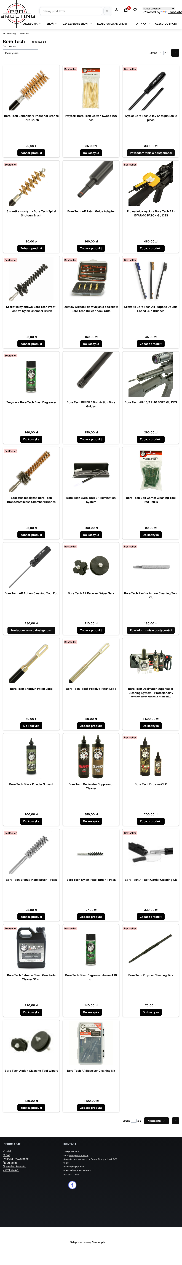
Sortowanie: (10, 46)
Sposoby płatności (14, 1166)
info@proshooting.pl (78, 1155)
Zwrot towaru (11, 1170)
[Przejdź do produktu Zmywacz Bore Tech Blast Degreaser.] (31, 374)
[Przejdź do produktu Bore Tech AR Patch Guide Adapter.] (91, 183)
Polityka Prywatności (16, 1158)
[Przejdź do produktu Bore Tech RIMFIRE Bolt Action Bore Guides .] (91, 374)
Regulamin (10, 1162)
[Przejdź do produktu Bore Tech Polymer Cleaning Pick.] (150, 947)
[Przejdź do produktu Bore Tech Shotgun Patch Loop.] (31, 661)
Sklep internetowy (87, 1242)
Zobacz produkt (31, 153)
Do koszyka (91, 153)
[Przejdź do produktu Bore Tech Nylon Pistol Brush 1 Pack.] (91, 852)
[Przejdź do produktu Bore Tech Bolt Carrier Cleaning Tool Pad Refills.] (150, 470)
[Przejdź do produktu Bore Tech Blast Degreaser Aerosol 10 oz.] (91, 947)
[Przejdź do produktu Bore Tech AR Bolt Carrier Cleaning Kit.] (150, 852)
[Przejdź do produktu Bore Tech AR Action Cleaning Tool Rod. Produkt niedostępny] (31, 565)
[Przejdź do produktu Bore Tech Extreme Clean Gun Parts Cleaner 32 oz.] (31, 947)
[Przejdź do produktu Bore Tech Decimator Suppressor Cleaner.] (91, 756)
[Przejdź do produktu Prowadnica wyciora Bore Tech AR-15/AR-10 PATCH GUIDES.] (150, 183)
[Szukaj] (107, 11)
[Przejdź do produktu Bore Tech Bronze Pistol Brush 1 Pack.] (31, 852)
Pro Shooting (9, 33)
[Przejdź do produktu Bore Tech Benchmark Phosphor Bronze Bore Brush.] (31, 88)
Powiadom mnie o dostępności (151, 153)
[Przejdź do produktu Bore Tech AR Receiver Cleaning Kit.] (91, 1043)
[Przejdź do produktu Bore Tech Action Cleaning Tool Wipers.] (31, 1043)
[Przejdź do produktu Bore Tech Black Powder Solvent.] (31, 756)
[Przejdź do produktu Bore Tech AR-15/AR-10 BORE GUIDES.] (150, 374)
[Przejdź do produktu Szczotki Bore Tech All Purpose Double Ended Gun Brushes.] (150, 279)
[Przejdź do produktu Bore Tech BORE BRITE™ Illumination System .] (91, 470)
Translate (175, 12)
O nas (6, 1155)
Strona (153, 52)
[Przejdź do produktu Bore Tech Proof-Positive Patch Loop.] (91, 661)
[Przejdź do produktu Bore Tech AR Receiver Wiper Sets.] (91, 565)
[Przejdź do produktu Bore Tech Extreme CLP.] (150, 756)
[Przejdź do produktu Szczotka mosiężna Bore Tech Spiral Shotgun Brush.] (31, 183)
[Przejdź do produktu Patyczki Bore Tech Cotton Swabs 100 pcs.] (91, 88)
